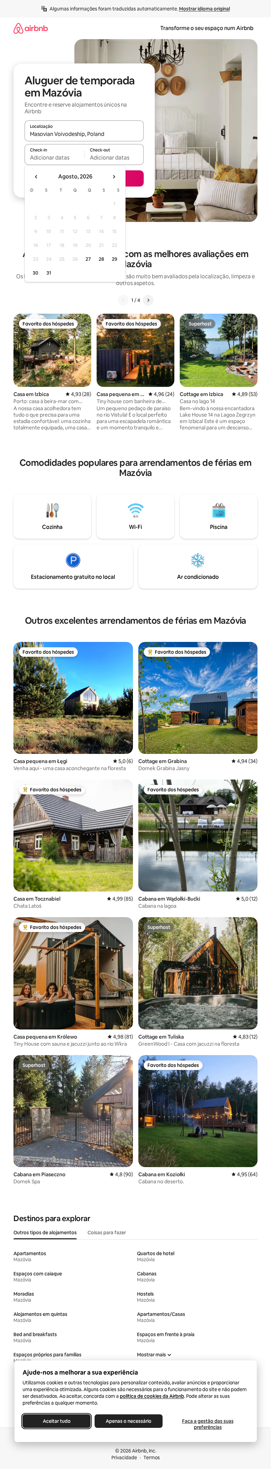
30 (35, 273)
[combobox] (84, 134)
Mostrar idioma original (204, 9)
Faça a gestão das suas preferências (207, 1424)
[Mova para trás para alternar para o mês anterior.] (36, 177)
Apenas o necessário (128, 1421)
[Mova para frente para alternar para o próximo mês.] (114, 177)
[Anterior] (123, 300)
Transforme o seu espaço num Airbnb (206, 28)
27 (88, 259)
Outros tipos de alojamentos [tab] (45, 1233)
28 (101, 259)
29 (114, 259)
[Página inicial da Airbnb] (30, 28)
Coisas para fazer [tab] (107, 1233)
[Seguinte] (148, 300)
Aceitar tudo (56, 1421)
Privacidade (124, 1457)
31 (48, 273)
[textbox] (54, 157)
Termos (151, 1457)
